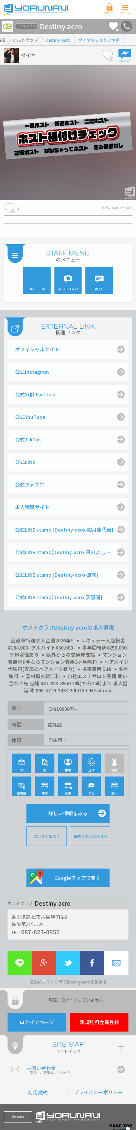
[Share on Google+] (44, 963)
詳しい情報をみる (68, 813)
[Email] (116, 963)
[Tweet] (68, 963)
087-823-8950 (40, 932)
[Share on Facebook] (92, 963)
